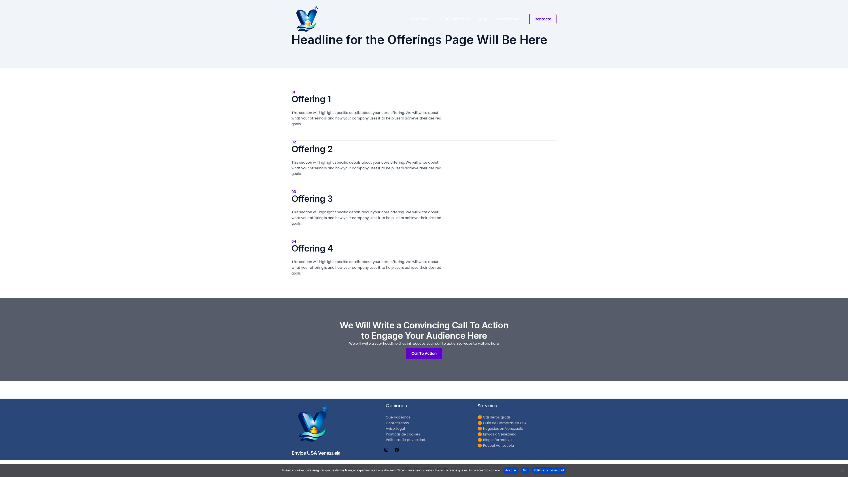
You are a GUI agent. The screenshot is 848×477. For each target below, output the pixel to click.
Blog (481, 19)
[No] (842, 470)
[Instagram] (386, 451)
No (525, 470)
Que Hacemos (455, 19)
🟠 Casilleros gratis (494, 417)
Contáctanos (507, 19)
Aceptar (511, 470)
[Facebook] (396, 451)
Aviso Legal (395, 428)
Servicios (420, 19)
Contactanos (397, 423)
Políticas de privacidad (405, 439)
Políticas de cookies (403, 434)
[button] (431, 19)
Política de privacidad (549, 470)
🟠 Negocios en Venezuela (500, 428)
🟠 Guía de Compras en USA (502, 423)
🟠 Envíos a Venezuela (497, 434)
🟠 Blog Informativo (495, 439)
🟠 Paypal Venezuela (496, 445)
